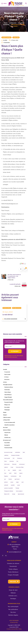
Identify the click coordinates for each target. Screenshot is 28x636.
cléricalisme (11, 461)
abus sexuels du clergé (8, 452)
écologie (13, 494)
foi (4, 470)
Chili (13, 458)
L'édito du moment (7, 417)
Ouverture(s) (7, 389)
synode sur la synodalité (8, 488)
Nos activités (7, 442)
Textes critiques (7, 392)
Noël (20, 476)
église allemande (21, 494)
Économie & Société (8, 402)
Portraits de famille (8, 447)
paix (5, 479)
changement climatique (15, 455)
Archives (5, 382)
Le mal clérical (7, 315)
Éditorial (6, 435)
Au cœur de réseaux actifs (9, 422)
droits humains (6, 464)
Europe (12, 467)
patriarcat (6, 482)
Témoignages (7, 409)
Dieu (17, 461)
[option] (14, 313)
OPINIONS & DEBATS (14, 587)
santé (22, 482)
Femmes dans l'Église (20, 467)
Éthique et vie (7, 404)
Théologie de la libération (8, 491)
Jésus (5, 473)
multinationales (13, 476)
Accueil (5, 23)
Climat (5, 461)
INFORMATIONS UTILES (14, 603)
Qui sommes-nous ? (7, 440)
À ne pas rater (7, 372)
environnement (22, 464)
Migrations (6, 476)
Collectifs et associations (6, 37)
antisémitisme (17, 452)
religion (17, 482)
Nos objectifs (7, 445)
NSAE (6, 40)
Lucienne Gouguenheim (11, 319)
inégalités (14, 470)
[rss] (6, 555)
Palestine (10, 479)
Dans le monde (7, 374)
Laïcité (10, 473)
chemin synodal (7, 458)
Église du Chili (6, 494)
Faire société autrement (8, 399)
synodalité (12, 485)
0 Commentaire (7, 42)
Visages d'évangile (8, 397)
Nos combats (7, 407)
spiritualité (6, 485)
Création (9, 629)
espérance (6, 467)
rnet (14, 629)
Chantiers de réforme (6, 307)
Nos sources (6, 379)
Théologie (17, 488)
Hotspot (4, 412)
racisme (11, 482)
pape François (17, 479)
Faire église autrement (17, 307)
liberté (15, 473)
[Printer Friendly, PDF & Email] (23, 264)
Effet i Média (18, 629)
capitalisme (6, 455)
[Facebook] (2, 555)
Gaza (9, 470)
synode (18, 485)
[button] (26, 3)
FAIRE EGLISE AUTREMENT (14, 560)
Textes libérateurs (8, 394)
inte (12, 629)
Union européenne (19, 491)
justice (20, 470)
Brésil (24, 452)
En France (6, 377)
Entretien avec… (7, 437)
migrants (20, 473)
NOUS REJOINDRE (14, 620)
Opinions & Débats (7, 430)
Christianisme (19, 458)
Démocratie (14, 464)
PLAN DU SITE (14, 622)
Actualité (5, 369)
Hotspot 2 (5, 414)
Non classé (5, 427)
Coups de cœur (7, 432)
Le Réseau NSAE (12, 23)
